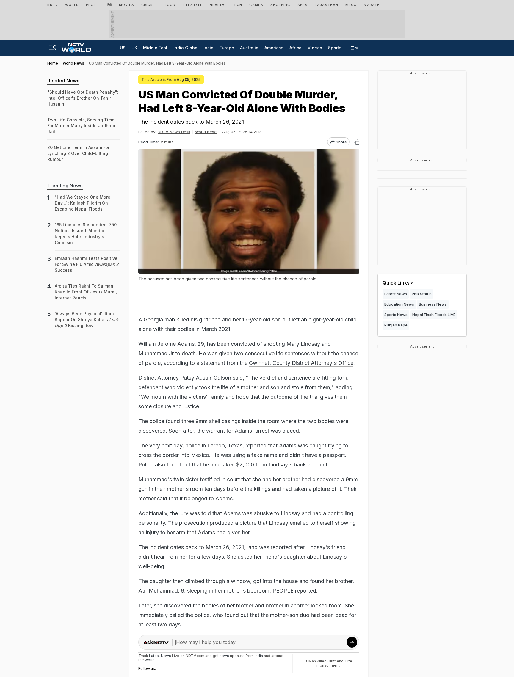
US (123, 47)
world (150, 660)
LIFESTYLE (193, 5)
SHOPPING (280, 5)
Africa (295, 47)
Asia (209, 47)
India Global (186, 47)
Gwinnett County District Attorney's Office (301, 363)
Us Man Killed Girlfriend (323, 661)
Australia (249, 47)
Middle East (155, 47)
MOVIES (126, 5)
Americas (273, 47)
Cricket (149, 5)
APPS (302, 5)
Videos (315, 47)
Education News (399, 304)
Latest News (395, 293)
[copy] (356, 142)
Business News (433, 304)
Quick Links (396, 283)
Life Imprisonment (334, 663)
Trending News (65, 186)
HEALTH (217, 5)
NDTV (52, 5)
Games (256, 5)
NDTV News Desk (174, 131)
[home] (76, 46)
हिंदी (109, 5)
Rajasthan (326, 5)
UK (134, 47)
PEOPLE (283, 591)
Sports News (396, 314)
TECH (237, 5)
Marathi (372, 5)
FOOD (170, 5)
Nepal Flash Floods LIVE (433, 314)
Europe (227, 47)
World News (206, 131)
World (72, 5)
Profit (93, 5)
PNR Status (422, 293)
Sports (334, 47)
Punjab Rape (396, 325)
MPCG (351, 5)
